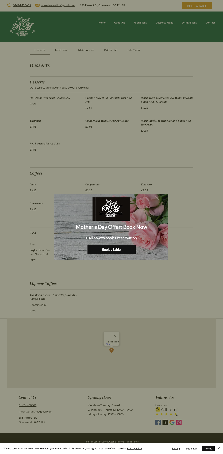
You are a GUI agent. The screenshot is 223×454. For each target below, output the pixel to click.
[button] (157, 198)
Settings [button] (176, 448)
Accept (208, 448)
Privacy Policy (134, 448)
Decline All (191, 448)
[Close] (219, 448)
